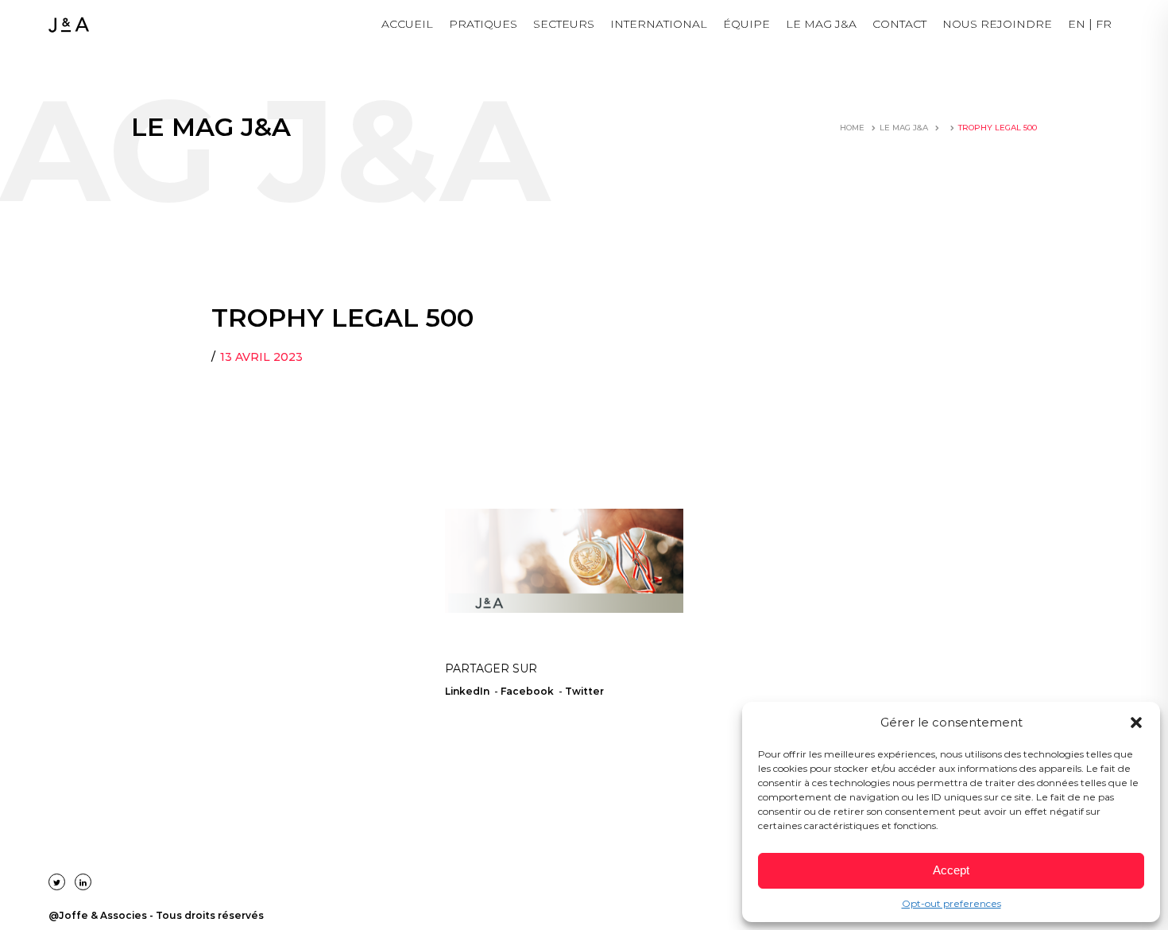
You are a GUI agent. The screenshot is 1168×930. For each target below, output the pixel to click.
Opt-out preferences (951, 903)
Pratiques (483, 24)
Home (852, 127)
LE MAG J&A (821, 24)
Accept (951, 870)
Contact (899, 24)
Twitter (584, 691)
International (658, 24)
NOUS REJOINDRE (997, 24)
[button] (1136, 722)
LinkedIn (467, 691)
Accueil (407, 24)
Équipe (746, 24)
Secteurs (563, 24)
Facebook (527, 691)
